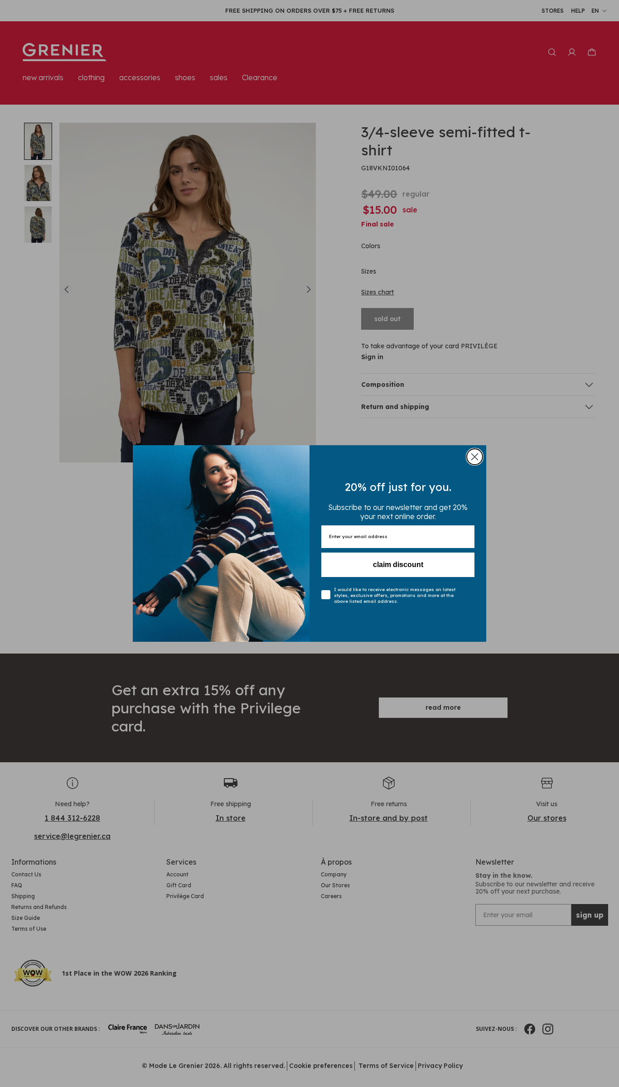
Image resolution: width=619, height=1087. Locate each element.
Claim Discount (398, 564)
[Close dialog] (475, 457)
